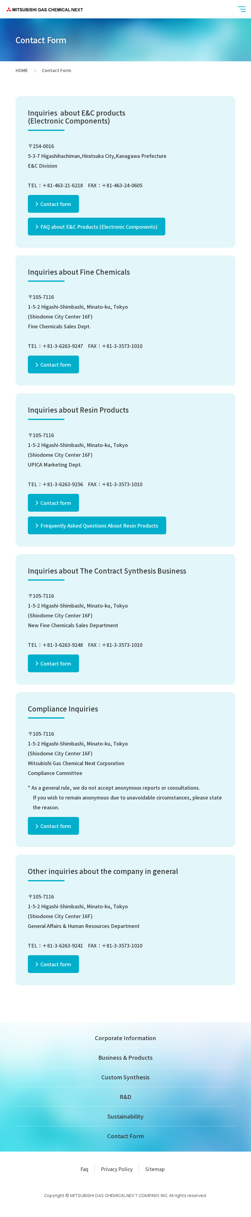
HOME (22, 70)
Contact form (55, 204)
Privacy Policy (117, 1169)
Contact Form (125, 1136)
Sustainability (125, 1116)
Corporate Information (125, 1038)
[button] (242, 9)
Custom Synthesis (125, 1077)
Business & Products (125, 1057)
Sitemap (155, 1169)
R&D (125, 1097)
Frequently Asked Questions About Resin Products (99, 525)
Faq (84, 1169)
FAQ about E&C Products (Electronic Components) (98, 226)
